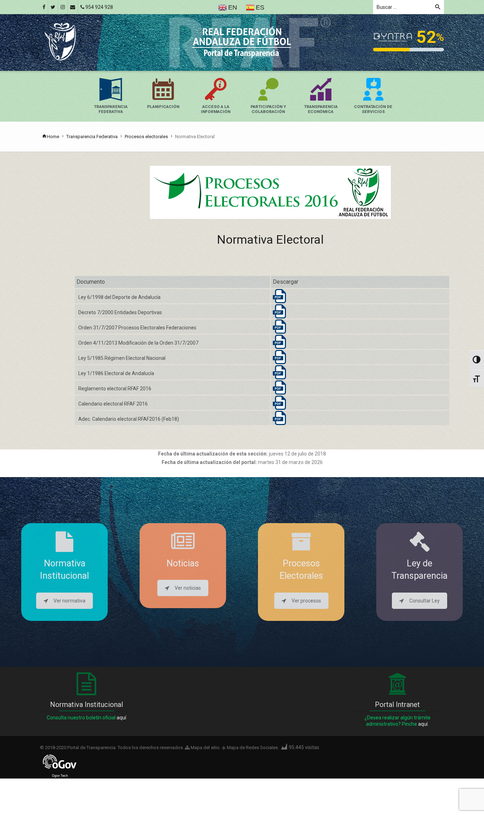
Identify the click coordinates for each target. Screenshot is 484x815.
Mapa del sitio (205, 747)
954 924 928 (98, 7)
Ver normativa (69, 601)
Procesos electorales (146, 136)
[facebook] (44, 7)
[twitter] (53, 7)
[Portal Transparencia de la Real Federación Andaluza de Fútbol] (60, 41)
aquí (121, 717)
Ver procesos (306, 601)
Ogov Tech (60, 775)
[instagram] (63, 7)
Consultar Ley (424, 601)
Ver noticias (188, 588)
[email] (72, 7)
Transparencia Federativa (92, 136)
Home (53, 136)
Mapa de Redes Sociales (252, 747)
